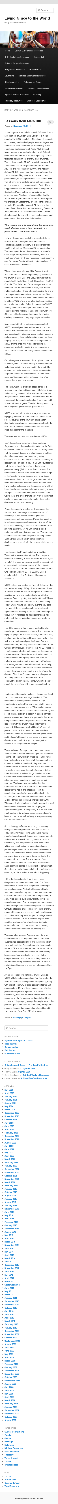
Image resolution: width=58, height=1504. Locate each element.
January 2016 (10, 1225)
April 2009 (9, 1357)
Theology (17, 1017)
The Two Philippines (38, 1065)
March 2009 (9, 1360)
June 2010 (9, 1314)
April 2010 (9, 1317)
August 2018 (10, 1195)
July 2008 (8, 1387)
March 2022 (9, 1159)
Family (7, 1434)
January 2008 (10, 1406)
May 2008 (8, 1393)
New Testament (11, 1451)
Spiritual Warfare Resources (17, 94)
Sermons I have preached (38, 88)
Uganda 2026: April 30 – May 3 (18, 1040)
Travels (7, 1461)
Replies (27, 1017)
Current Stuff (39, 57)
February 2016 (11, 1221)
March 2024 (9, 1109)
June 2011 (9, 1287)
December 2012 (11, 1264)
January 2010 (10, 1327)
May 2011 (8, 1291)
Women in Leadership (36, 100)
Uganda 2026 (10, 1043)
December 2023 (11, 1112)
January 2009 (10, 1367)
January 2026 (10, 1096)
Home (7, 50)
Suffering (37, 94)
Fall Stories (9, 1050)
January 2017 (10, 1205)
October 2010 (10, 1307)
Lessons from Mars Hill (22, 121)
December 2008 (11, 1370)
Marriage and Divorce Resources (32, 75)
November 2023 (11, 1116)
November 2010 (11, 1304)
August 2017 (10, 1202)
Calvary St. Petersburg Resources (29, 50)
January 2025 (10, 1099)
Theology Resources (14, 100)
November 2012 (11, 1268)
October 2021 (10, 1175)
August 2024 (10, 1102)
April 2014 (9, 1254)
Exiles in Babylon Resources (17, 63)
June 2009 (9, 1350)
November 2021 (11, 1172)
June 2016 (9, 1211)
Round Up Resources (14, 88)
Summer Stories (12, 1053)
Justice (7, 1438)
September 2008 (12, 1380)
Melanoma (9, 1444)
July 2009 (8, 1347)
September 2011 (12, 1284)
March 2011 (9, 1294)
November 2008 (11, 1373)
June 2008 (9, 1390)
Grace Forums (35, 69)
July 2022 (8, 1145)
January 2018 (10, 1198)
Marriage (8, 1441)
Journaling (9, 75)
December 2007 (11, 1410)
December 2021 (11, 1169)
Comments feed (11, 1482)
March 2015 (9, 1241)
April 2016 (9, 1218)
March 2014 (9, 1258)
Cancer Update (11, 1046)
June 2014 (9, 1248)
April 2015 (9, 1238)
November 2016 (11, 1208)
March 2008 (9, 1400)
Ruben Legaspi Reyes (14, 1065)
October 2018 (10, 1192)
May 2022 (8, 1152)
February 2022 (11, 1162)
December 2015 (11, 1228)
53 (50, 122)
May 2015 (8, 1235)
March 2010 (9, 1320)
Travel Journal (11, 1458)
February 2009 (11, 1363)
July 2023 (8, 1122)
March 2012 (9, 1281)
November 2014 (11, 1244)
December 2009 (11, 1330)
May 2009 (8, 1354)
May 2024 (8, 1106)
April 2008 (9, 1396)
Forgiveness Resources (15, 69)
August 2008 (10, 1383)
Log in (7, 1476)
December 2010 (11, 1301)
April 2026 (9, 1093)
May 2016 (8, 1215)
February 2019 (11, 1185)
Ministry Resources (13, 1448)
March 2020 (9, 1182)
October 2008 (10, 1377)
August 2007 (10, 1420)
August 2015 (10, 1231)
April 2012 (9, 1278)
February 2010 (11, 1324)
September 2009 (12, 1340)
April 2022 (9, 1155)
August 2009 (10, 1344)
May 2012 (8, 1274)
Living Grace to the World (27, 18)
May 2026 (8, 1089)
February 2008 (11, 1403)
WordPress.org (11, 1486)
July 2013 (8, 1261)
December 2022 (11, 1135)
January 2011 (10, 1297)
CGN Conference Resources (17, 57)
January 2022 (10, 1165)
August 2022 (10, 1142)
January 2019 (10, 1188)
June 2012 (9, 1271)
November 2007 (11, 1413)
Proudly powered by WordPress (29, 1498)
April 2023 (9, 1129)
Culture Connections (14, 1431)
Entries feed (10, 1479)
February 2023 (11, 1132)
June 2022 (9, 1149)
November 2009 (11, 1334)
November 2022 (11, 1139)
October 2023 (10, 1119)
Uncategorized (11, 1464)
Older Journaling (12, 82)
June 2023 (9, 1126)
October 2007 (10, 1416)
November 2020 (11, 1178)
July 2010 (8, 1311)
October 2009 (10, 1337)
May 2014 (8, 1251)
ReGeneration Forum (32, 82)
